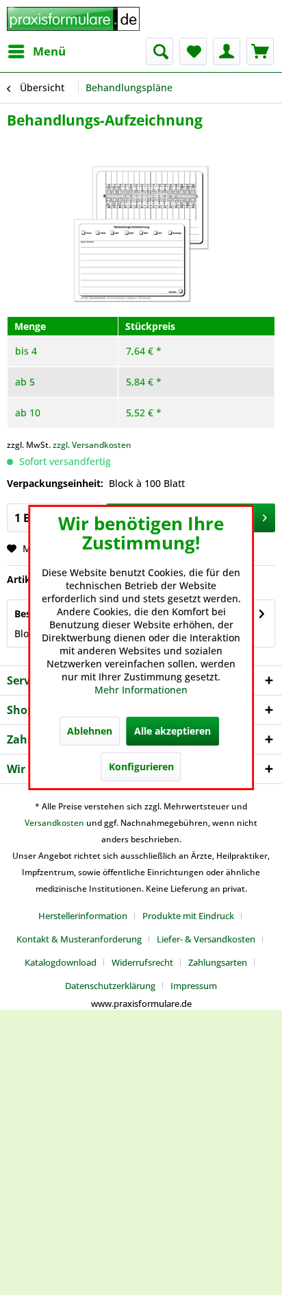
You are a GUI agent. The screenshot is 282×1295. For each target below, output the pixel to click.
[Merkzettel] (193, 51)
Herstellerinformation (82, 916)
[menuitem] (36, 51)
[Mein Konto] (226, 51)
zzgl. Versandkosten (92, 445)
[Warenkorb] (260, 51)
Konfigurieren (141, 766)
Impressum (193, 985)
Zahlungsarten (217, 962)
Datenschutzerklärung (110, 985)
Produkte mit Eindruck (188, 916)
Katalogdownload (61, 962)
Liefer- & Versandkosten (206, 939)
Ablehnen (89, 730)
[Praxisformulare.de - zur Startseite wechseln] (73, 19)
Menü (49, 51)
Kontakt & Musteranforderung (79, 939)
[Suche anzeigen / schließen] (159, 51)
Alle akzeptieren (172, 730)
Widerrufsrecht (142, 962)
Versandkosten (54, 823)
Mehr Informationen (141, 689)
